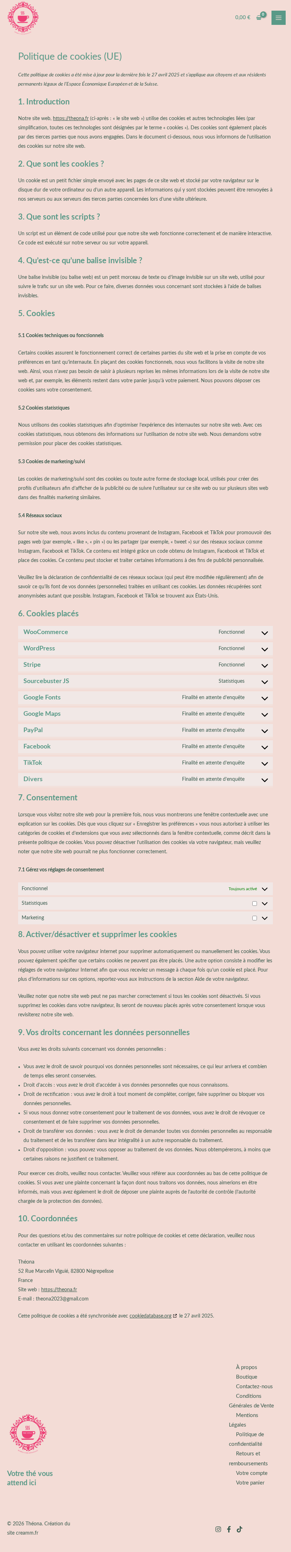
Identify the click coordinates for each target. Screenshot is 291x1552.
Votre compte (252, 1473)
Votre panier (250, 1483)
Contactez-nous (254, 1386)
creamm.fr (27, 1533)
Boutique (246, 1377)
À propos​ (246, 1367)
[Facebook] (229, 1529)
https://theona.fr (71, 118)
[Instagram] (218, 1529)
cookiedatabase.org (150, 1316)
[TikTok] (239, 1529)
